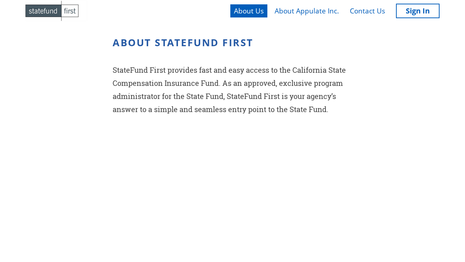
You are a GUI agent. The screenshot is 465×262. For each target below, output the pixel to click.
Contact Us (367, 11)
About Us (249, 11)
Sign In (418, 11)
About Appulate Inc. (307, 11)
